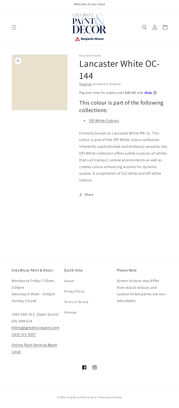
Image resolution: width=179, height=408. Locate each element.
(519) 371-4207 (24, 334)
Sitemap (70, 312)
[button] (14, 27)
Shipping (85, 84)
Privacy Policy (74, 291)
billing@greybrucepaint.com (35, 327)
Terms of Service (76, 302)
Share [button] (89, 194)
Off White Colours (104, 120)
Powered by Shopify (110, 397)
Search (69, 281)
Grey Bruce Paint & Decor (82, 397)
